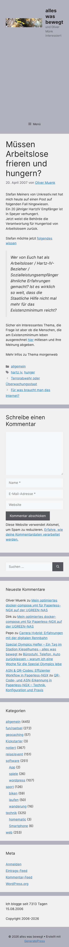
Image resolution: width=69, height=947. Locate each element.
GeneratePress (34, 941)
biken (13, 793)
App (12, 767)
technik (11, 813)
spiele (13, 774)
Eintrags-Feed (16, 871)
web (9, 832)
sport (10, 787)
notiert (11, 748)
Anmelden (13, 864)
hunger (29, 372)
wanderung (17, 806)
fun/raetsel (14, 728)
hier (31, 340)
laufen (14, 800)
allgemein (18, 366)
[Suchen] (57, 566)
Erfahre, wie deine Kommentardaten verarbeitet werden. (34, 534)
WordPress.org (17, 884)
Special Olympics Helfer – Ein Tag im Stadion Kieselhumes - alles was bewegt (34, 649)
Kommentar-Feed (19, 877)
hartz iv (16, 372)
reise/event (14, 754)
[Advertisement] (34, 82)
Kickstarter (14, 741)
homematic (17, 819)
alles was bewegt (54, 16)
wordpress (17, 780)
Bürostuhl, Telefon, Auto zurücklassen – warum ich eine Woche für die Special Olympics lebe (34, 659)
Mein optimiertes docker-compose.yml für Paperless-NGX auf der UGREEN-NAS (33, 605)
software (12, 761)
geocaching (14, 735)
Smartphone (18, 826)
